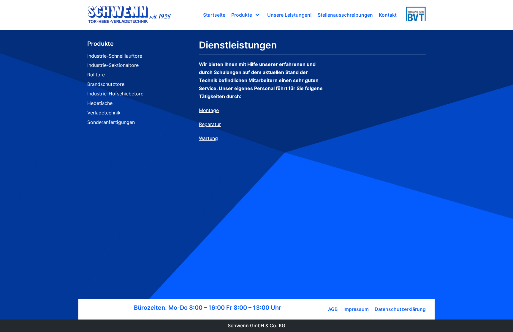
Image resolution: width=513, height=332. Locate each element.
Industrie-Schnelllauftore (114, 56)
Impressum (356, 309)
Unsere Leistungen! (289, 15)
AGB (333, 309)
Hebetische (100, 103)
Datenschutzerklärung (400, 309)
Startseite (214, 15)
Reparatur (210, 124)
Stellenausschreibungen (345, 15)
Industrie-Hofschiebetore (115, 94)
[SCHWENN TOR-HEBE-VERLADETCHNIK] (129, 15)
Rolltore (96, 75)
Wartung (208, 138)
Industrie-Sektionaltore (113, 65)
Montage (209, 110)
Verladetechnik (104, 113)
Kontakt (388, 15)
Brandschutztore (105, 84)
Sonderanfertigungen (111, 122)
